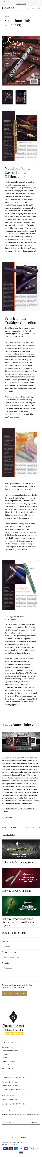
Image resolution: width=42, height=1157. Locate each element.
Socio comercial (7, 1068)
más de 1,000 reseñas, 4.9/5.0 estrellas (26, 3)
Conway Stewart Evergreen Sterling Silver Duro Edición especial (18, 922)
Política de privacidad (10, 1086)
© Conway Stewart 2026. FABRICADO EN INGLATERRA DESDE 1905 (17, 1143)
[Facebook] (6, 1104)
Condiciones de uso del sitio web (13, 1089)
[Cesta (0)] (33, 8)
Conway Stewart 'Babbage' (17, 890)
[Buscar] (29, 8)
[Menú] (39, 8)
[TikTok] (13, 1104)
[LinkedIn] (24, 1104)
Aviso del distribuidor (10, 1082)
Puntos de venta (7, 1072)
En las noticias (7, 1065)
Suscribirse (34, 1122)
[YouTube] (20, 1104)
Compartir (10, 818)
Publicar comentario (14, 993)
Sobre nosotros (7, 1047)
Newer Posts (31, 828)
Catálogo (5, 1054)
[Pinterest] (17, 1104)
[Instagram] (3, 1104)
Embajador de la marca (10, 1051)
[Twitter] (10, 1104)
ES (13, 1137)
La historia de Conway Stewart (19, 862)
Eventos (5, 1058)
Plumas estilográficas (9, 1061)
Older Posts (10, 828)
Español (24, 1137)
